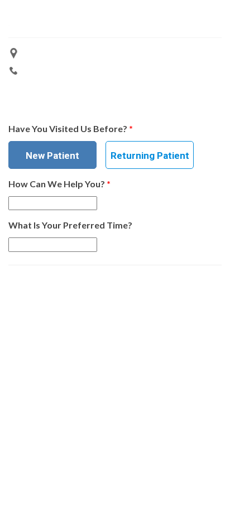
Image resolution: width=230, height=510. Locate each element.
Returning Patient (150, 155)
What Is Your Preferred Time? (70, 225)
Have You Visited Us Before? (70, 128)
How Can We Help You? (59, 183)
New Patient (52, 155)
